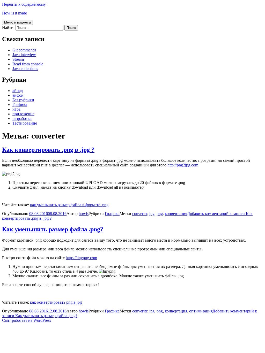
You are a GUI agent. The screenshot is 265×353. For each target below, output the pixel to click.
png (160, 213)
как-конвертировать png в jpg (56, 302)
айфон (18, 95)
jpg (151, 213)
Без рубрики (23, 100)
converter (139, 213)
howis (84, 213)
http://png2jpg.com (182, 165)
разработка (22, 118)
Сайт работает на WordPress (26, 320)
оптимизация (200, 311)
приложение (23, 114)
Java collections (25, 68)
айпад (17, 90)
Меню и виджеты (17, 22)
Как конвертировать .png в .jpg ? (48, 149)
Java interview (24, 54)
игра (16, 109)
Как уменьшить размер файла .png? (52, 229)
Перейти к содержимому (24, 4)
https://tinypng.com (81, 258)
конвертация (176, 213)
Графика (19, 104)
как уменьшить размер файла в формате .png (69, 205)
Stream (18, 59)
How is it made (14, 13)
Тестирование (24, 123)
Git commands (24, 50)
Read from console (27, 64)
